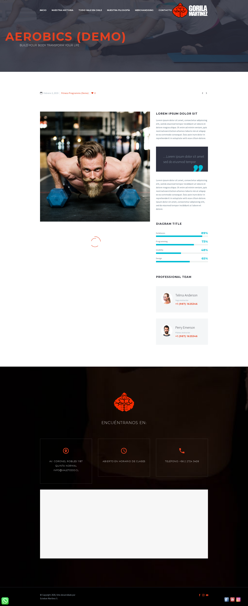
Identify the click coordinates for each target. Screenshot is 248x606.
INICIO (43, 10)
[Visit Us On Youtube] (232, 599)
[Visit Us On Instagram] (238, 599)
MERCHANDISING (144, 10)
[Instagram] (203, 595)
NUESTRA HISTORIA (62, 10)
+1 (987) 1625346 (186, 304)
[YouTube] (207, 595)
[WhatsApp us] (5, 601)
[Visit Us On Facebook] (226, 599)
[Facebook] (199, 595)
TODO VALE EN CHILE (90, 10)
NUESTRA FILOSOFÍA (118, 10)
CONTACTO (165, 10)
